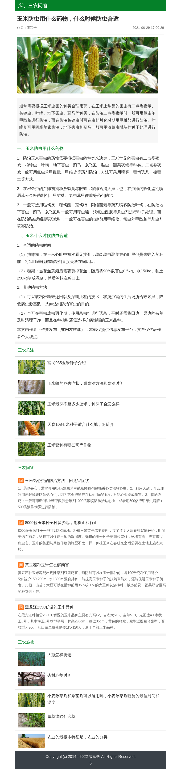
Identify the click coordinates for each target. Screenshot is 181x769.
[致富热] (41, 5)
